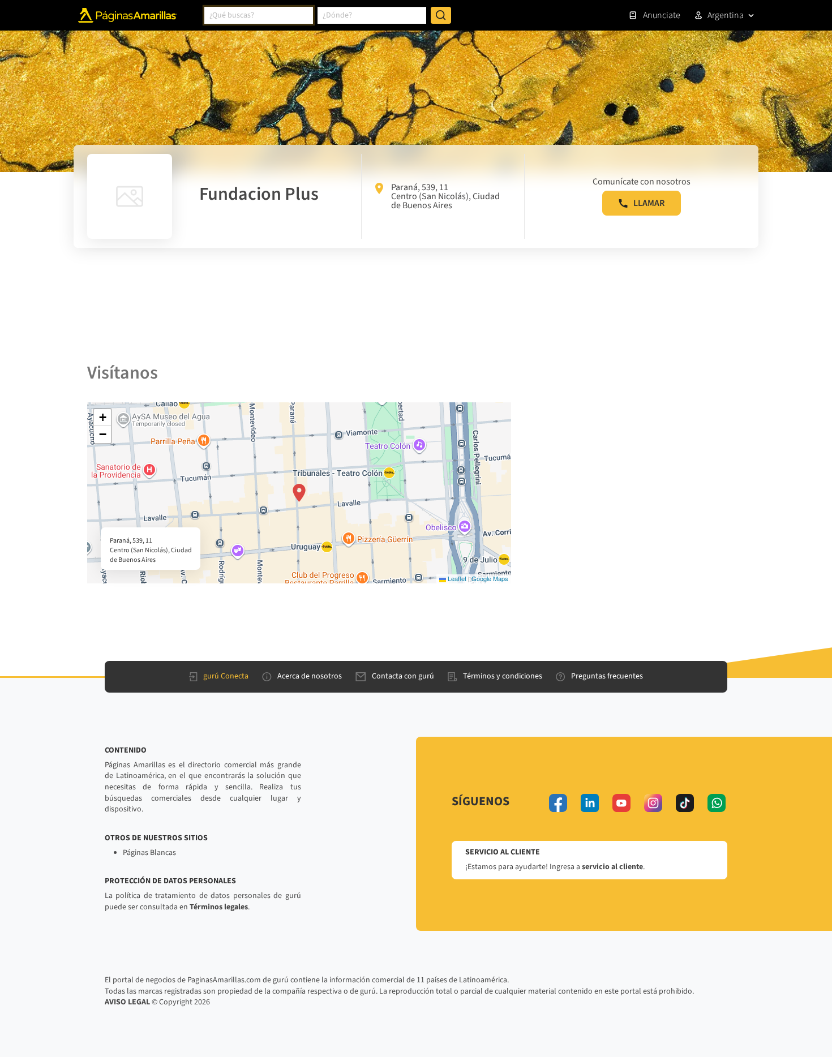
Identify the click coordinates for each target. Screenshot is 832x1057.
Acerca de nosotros (309, 676)
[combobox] (258, 15)
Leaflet (456, 578)
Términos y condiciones (502, 676)
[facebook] (558, 803)
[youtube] (621, 803)
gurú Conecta (225, 676)
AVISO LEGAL (127, 1002)
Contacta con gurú (403, 676)
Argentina (725, 15)
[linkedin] (590, 803)
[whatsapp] (716, 803)
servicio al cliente (612, 867)
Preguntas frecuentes (607, 676)
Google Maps (489, 578)
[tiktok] (685, 803)
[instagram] (653, 803)
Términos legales (219, 907)
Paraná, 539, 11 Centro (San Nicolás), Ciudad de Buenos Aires (445, 196)
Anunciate (661, 15)
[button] (299, 493)
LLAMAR (648, 203)
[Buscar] (441, 15)
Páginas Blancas (149, 852)
